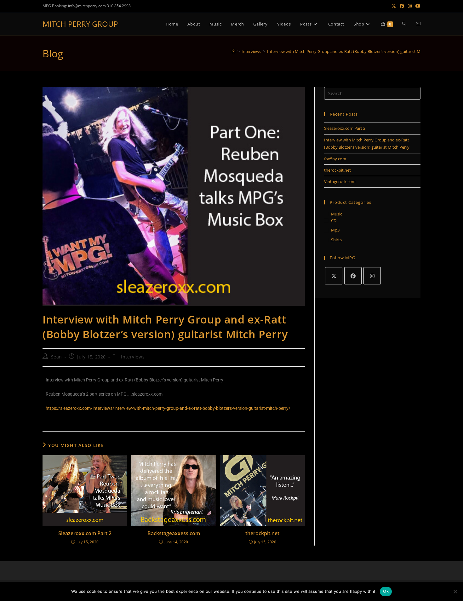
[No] (455, 591)
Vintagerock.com (340, 181)
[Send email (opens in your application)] (418, 23)
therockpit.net (262, 533)
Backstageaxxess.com (173, 533)
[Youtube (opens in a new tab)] (417, 6)
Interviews (133, 357)
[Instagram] (372, 275)
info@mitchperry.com (87, 6)
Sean (56, 357)
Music (336, 214)
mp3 (335, 230)
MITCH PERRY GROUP (80, 24)
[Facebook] (353, 275)
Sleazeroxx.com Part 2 (84, 533)
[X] (333, 275)
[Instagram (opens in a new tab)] (410, 6)
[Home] (234, 51)
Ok (386, 591)
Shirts (336, 240)
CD (333, 220)
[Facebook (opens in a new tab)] (402, 6)
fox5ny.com (335, 159)
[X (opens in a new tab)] (394, 6)
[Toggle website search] (404, 24)
